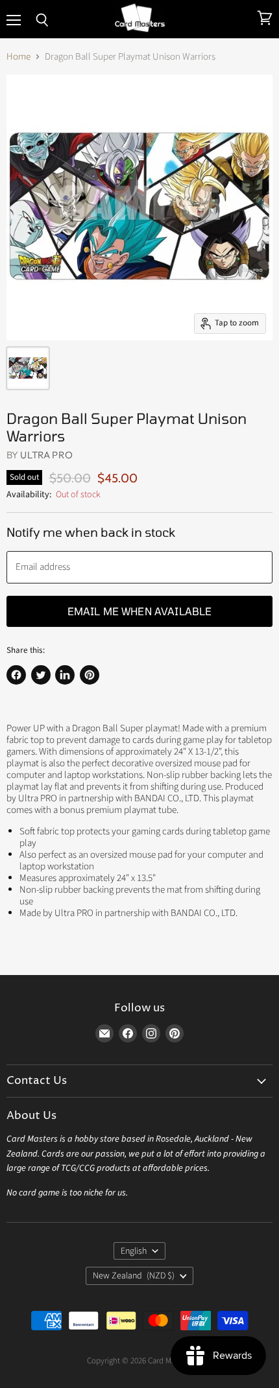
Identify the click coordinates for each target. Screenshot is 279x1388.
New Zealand (134, 1275)
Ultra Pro (46, 455)
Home (18, 56)
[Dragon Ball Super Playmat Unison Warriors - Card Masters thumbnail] (28, 368)
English (134, 1251)
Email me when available (139, 611)
